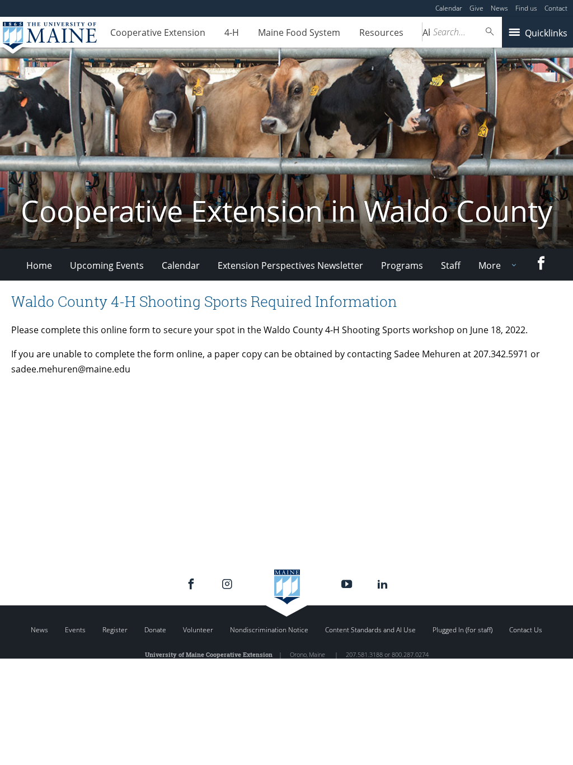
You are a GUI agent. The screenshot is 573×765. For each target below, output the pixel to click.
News (499, 8)
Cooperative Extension (157, 32)
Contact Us (525, 630)
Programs (402, 265)
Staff (451, 265)
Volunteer (198, 630)
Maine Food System (299, 32)
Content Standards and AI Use (370, 630)
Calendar (448, 8)
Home (39, 265)
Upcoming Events (107, 265)
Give (476, 8)
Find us (526, 8)
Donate (155, 630)
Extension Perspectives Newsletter (290, 265)
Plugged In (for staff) (462, 630)
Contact (555, 8)
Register (115, 630)
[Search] (490, 32)
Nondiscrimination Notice (269, 630)
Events (75, 630)
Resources (381, 32)
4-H (231, 32)
